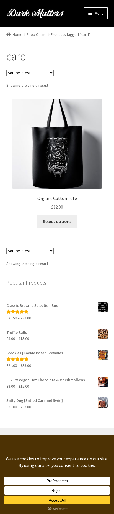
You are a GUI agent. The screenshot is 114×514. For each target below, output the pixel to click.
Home (17, 34)
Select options (57, 221)
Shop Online (36, 34)
